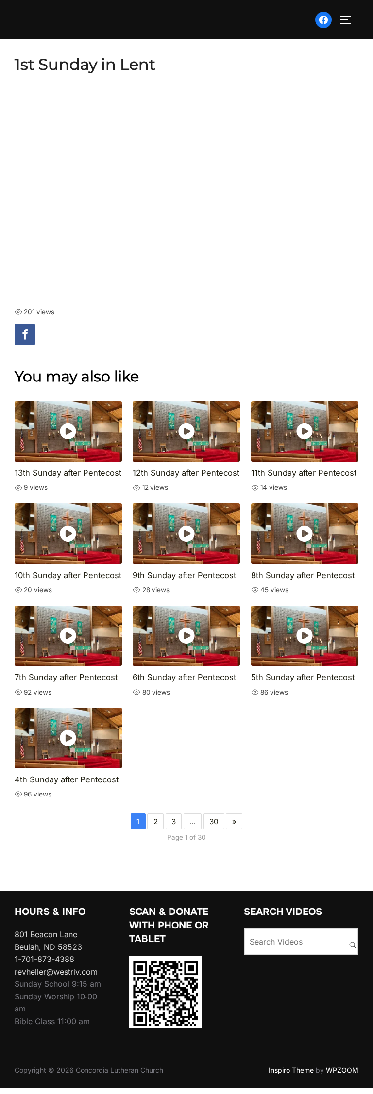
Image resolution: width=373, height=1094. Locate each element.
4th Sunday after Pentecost (67, 779)
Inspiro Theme (291, 1070)
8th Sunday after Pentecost (303, 575)
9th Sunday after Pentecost (184, 575)
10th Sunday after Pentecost (68, 575)
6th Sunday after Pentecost (184, 677)
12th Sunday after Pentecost (186, 473)
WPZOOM (342, 1070)
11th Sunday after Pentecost (303, 473)
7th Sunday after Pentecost (66, 677)
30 (213, 821)
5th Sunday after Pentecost (303, 677)
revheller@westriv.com (56, 972)
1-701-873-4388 (44, 959)
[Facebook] (25, 334)
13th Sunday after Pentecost (68, 473)
